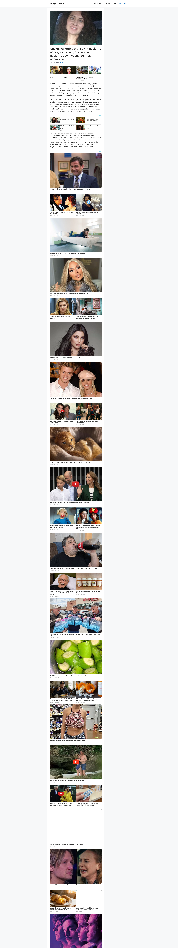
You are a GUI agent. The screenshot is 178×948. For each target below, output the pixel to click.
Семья (114, 3)
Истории (108, 3)
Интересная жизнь (98, 3)
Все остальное (123, 3)
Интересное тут (57, 3)
